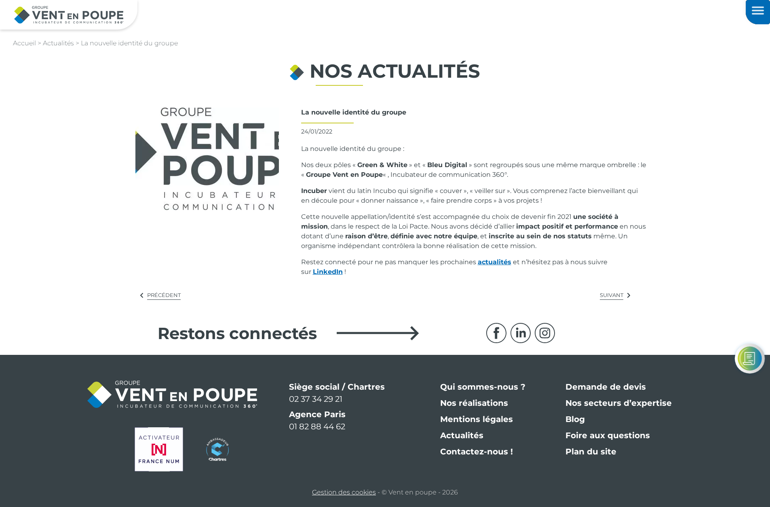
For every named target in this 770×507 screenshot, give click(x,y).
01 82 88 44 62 (317, 426)
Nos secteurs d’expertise (618, 403)
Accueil (24, 43)
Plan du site (590, 451)
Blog (575, 419)
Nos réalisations (474, 403)
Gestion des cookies (344, 492)
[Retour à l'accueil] (68, 14)
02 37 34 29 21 (315, 399)
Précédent (164, 295)
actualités (494, 262)
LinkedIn (328, 272)
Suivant (611, 295)
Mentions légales (476, 419)
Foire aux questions (607, 435)
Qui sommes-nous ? (482, 387)
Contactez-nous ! (476, 451)
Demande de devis (605, 387)
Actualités (461, 435)
